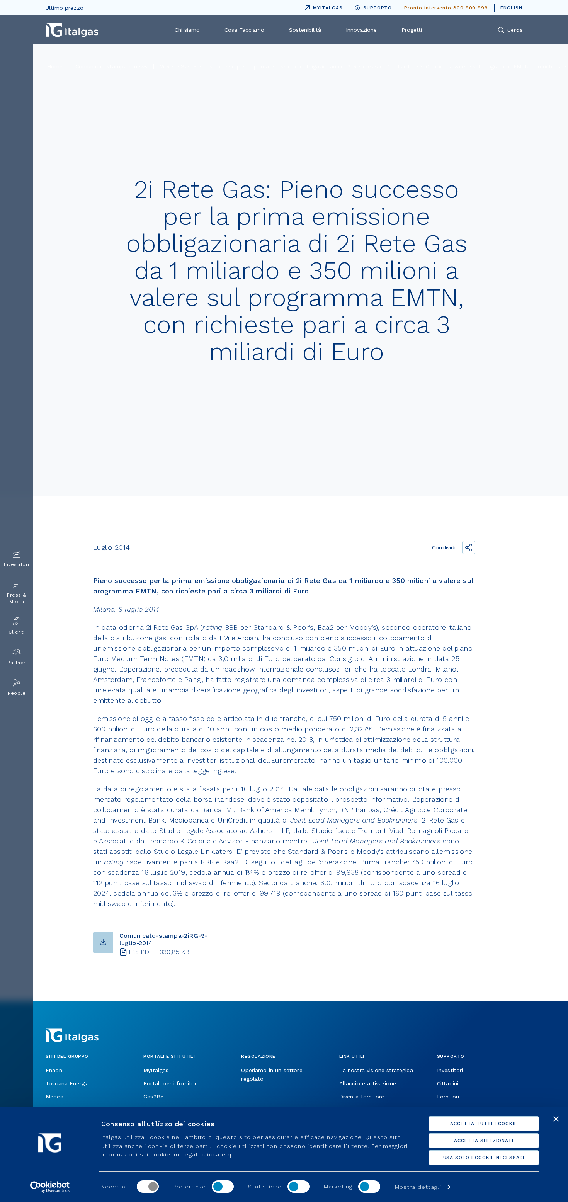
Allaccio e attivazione (367, 1083)
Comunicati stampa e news (111, 66)
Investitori (450, 1070)
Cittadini (447, 1083)
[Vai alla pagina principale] (72, 30)
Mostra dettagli (418, 1187)
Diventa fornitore (361, 1096)
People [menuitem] (17, 693)
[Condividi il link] (468, 547)
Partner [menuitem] (16, 662)
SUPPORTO (377, 7)
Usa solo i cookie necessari (484, 1157)
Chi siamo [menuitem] (187, 30)
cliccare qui (219, 1154)
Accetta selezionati (484, 1140)
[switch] (223, 1186)
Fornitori (448, 1096)
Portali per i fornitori (170, 1083)
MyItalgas (155, 1070)
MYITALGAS (322, 6)
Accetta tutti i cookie (483, 1123)
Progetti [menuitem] (411, 30)
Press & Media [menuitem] (16, 598)
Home (55, 66)
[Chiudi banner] (556, 1119)
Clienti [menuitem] (17, 632)
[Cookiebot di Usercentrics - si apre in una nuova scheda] (50, 1187)
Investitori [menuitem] (16, 564)
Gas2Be (153, 1096)
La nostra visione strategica (376, 1070)
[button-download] (103, 942)
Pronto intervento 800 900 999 (446, 7)
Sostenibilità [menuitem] (305, 30)
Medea (54, 1096)
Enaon (54, 1070)
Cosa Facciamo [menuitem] (244, 30)
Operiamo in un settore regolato (271, 1074)
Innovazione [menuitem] (361, 30)
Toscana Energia (67, 1083)
